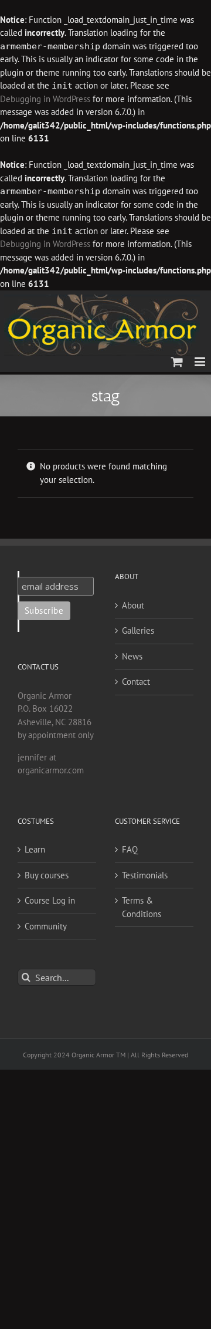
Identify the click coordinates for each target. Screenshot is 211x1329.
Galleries (138, 630)
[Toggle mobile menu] (201, 362)
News (132, 656)
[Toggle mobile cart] (177, 362)
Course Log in (50, 900)
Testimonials (145, 875)
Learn (35, 849)
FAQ (130, 849)
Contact (136, 681)
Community (46, 926)
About (133, 605)
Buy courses (47, 875)
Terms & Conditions (141, 907)
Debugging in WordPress (45, 98)
